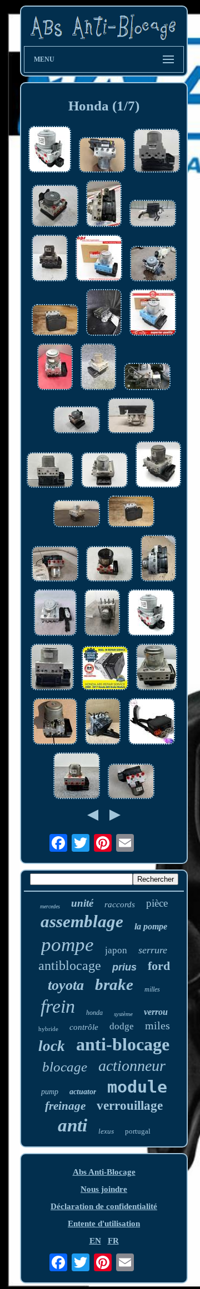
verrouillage (130, 1106)
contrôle (83, 1027)
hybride (48, 1028)
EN (95, 1240)
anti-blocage (122, 1044)
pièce (157, 903)
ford (159, 966)
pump (49, 1092)
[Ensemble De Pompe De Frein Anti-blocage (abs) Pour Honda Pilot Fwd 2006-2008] (55, 722)
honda (94, 1013)
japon (116, 950)
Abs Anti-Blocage (104, 1171)
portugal (138, 1131)
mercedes (50, 906)
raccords (119, 904)
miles (157, 1025)
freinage (65, 1106)
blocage (64, 1066)
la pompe (150, 926)
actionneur (132, 1065)
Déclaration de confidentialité (104, 1206)
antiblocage (69, 965)
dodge (121, 1026)
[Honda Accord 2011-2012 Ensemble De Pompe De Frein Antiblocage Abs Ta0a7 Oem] (158, 465)
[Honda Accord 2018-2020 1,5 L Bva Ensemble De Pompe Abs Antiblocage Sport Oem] (131, 416)
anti (72, 1125)
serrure (152, 950)
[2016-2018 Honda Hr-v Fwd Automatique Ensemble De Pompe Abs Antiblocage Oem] (77, 514)
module (137, 1086)
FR (113, 1240)
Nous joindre (104, 1189)
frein (58, 1006)
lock (51, 1046)
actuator (82, 1092)
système (123, 1013)
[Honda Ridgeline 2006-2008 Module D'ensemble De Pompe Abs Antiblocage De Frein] (153, 214)
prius (124, 967)
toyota (66, 985)
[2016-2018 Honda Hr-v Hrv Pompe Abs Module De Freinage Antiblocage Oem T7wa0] (55, 321)
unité (82, 903)
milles (152, 989)
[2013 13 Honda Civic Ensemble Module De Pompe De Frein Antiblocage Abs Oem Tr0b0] (131, 512)
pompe (67, 945)
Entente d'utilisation (104, 1223)
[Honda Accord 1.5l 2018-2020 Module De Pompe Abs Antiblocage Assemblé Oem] (55, 207)
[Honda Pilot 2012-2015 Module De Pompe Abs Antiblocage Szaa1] (104, 471)
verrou (156, 1012)
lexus (106, 1131)
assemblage (82, 921)
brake (114, 984)
